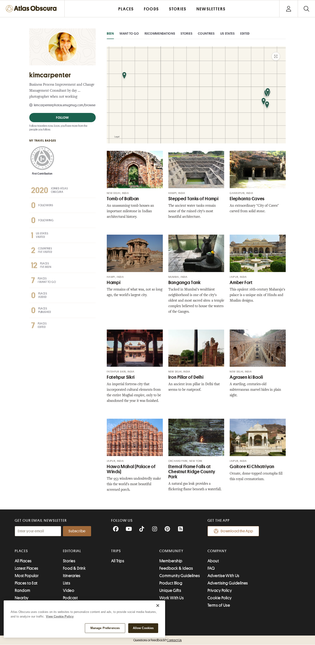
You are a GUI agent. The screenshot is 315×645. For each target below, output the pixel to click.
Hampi (113, 282)
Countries (206, 33)
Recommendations (160, 33)
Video (68, 590)
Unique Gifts (170, 590)
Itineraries (71, 576)
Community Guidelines (179, 576)
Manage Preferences (105, 628)
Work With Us (171, 598)
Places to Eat (26, 583)
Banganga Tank (184, 282)
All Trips (117, 561)
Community (171, 551)
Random (22, 590)
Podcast (70, 598)
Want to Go (129, 33)
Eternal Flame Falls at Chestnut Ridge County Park (191, 471)
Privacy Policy (220, 590)
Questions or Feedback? (157, 640)
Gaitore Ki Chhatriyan (252, 466)
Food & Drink (74, 568)
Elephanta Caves (247, 198)
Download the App (237, 531)
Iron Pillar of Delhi (186, 377)
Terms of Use (219, 605)
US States (227, 33)
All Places (23, 561)
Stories (186, 33)
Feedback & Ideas (176, 568)
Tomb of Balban (123, 198)
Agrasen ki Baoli (246, 377)
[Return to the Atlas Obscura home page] (32, 8)
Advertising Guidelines (228, 583)
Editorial (72, 551)
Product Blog (170, 583)
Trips (116, 551)
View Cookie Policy (60, 616)
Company (217, 551)
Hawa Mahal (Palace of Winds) (131, 469)
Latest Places (26, 568)
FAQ (211, 568)
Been (110, 33)
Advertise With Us (223, 576)
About (213, 561)
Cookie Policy (220, 598)
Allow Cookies (143, 628)
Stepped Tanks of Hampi (193, 198)
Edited (245, 33)
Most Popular (27, 576)
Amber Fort (241, 282)
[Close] (158, 605)
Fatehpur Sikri (121, 377)
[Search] (306, 8)
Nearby (22, 598)
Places (21, 551)
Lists (66, 583)
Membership (170, 561)
